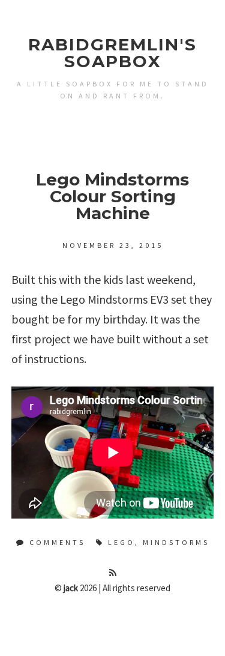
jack (71, 588)
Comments (55, 542)
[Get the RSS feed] (112, 573)
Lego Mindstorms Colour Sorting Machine (112, 196)
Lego (121, 542)
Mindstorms (176, 542)
